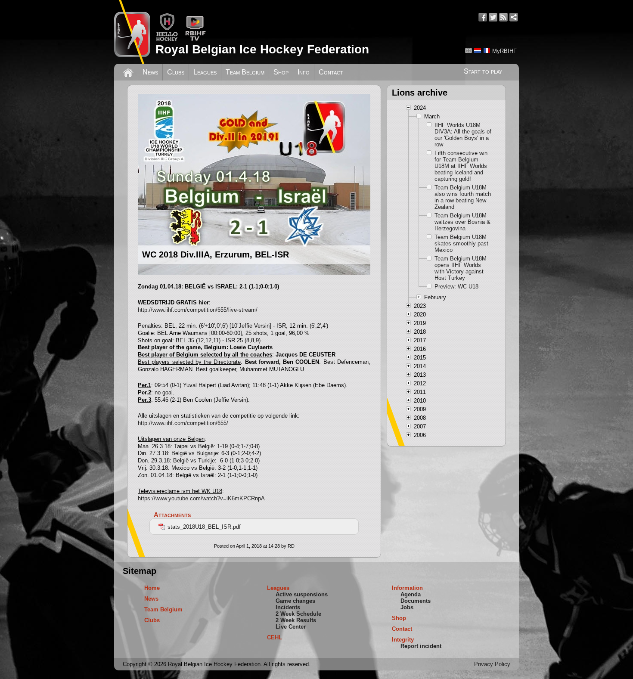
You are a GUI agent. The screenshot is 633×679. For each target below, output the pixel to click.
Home (152, 588)
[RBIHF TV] (195, 39)
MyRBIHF (504, 51)
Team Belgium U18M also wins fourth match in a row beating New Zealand (462, 197)
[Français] (486, 50)
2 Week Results (296, 620)
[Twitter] (493, 17)
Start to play (483, 71)
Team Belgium (245, 72)
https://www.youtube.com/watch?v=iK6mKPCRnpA (201, 498)
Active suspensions (302, 594)
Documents (415, 601)
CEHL (274, 637)
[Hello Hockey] (167, 39)
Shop (281, 72)
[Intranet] (513, 17)
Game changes (295, 601)
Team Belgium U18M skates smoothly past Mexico (461, 243)
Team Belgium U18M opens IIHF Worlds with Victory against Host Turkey (460, 268)
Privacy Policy (492, 664)
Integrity (403, 639)
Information (407, 588)
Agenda (410, 594)
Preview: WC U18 (456, 286)
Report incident (420, 646)
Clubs (175, 72)
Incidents (288, 607)
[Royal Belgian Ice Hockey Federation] (132, 32)
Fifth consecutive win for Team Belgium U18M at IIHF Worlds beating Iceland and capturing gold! (460, 166)
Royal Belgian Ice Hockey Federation (262, 49)
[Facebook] (482, 17)
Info (304, 72)
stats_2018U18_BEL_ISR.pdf (204, 527)
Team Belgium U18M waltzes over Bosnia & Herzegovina (462, 222)
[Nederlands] (477, 50)
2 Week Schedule (298, 614)
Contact (331, 72)
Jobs (406, 607)
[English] (468, 50)
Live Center (291, 626)
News (150, 72)
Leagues (205, 72)
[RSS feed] (503, 17)
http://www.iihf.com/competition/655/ (183, 423)
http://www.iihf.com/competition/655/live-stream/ (198, 310)
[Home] (128, 71)
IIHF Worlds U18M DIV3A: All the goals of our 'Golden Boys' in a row (462, 135)
